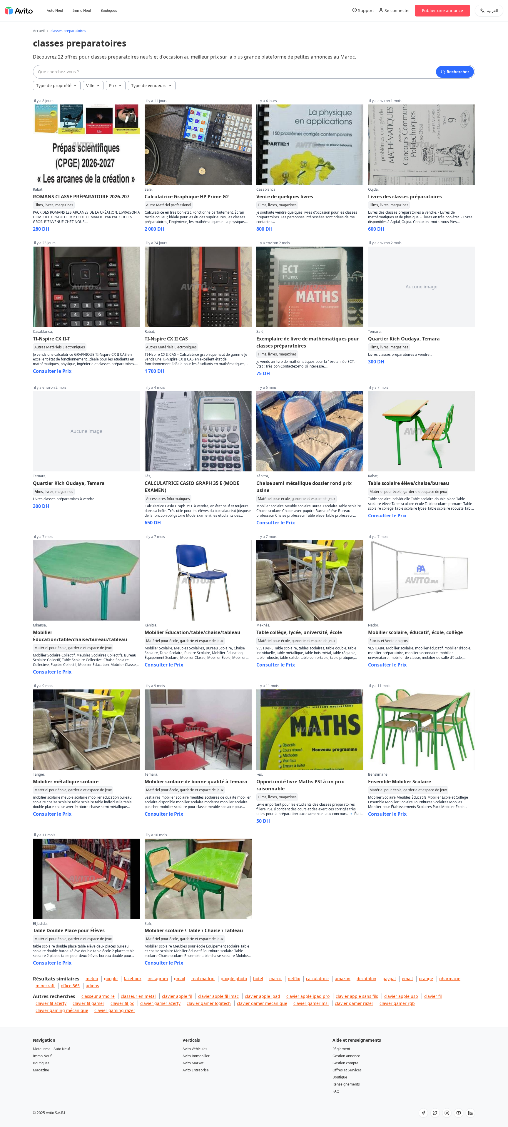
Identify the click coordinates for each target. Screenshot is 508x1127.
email (407, 978)
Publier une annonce (442, 10)
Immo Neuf (82, 10)
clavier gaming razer (114, 1010)
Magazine (41, 1070)
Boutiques (109, 10)
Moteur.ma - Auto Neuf (51, 1048)
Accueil (39, 31)
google (111, 978)
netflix (294, 978)
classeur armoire (98, 996)
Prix (112, 85)
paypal (389, 978)
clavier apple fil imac (218, 996)
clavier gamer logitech (209, 1003)
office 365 (70, 985)
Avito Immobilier (196, 1055)
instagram (158, 978)
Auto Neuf (55, 10)
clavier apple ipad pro (308, 996)
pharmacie (449, 978)
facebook (132, 978)
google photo (234, 978)
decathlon (366, 978)
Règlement (341, 1048)
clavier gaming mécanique (62, 1010)
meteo (92, 978)
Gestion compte (345, 1063)
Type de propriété (53, 85)
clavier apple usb (401, 996)
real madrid (203, 978)
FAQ (335, 1091)
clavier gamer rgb (397, 1003)
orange (426, 978)
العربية (492, 10)
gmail (179, 978)
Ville (90, 85)
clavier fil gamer (88, 1003)
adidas (92, 985)
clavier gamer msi (311, 1003)
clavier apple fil (177, 996)
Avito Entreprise (196, 1070)
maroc (275, 978)
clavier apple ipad (262, 996)
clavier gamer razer (354, 1003)
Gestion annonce (346, 1055)
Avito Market (193, 1063)
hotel (258, 978)
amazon (342, 978)
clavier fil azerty (51, 1003)
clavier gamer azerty (160, 1003)
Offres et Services (347, 1070)
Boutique (339, 1077)
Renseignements (346, 1084)
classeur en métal (138, 996)
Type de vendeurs (148, 85)
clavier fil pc (122, 1003)
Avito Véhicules (195, 1048)
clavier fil (433, 996)
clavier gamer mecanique (262, 1003)
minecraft (45, 985)
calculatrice (317, 978)
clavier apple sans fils (357, 996)
